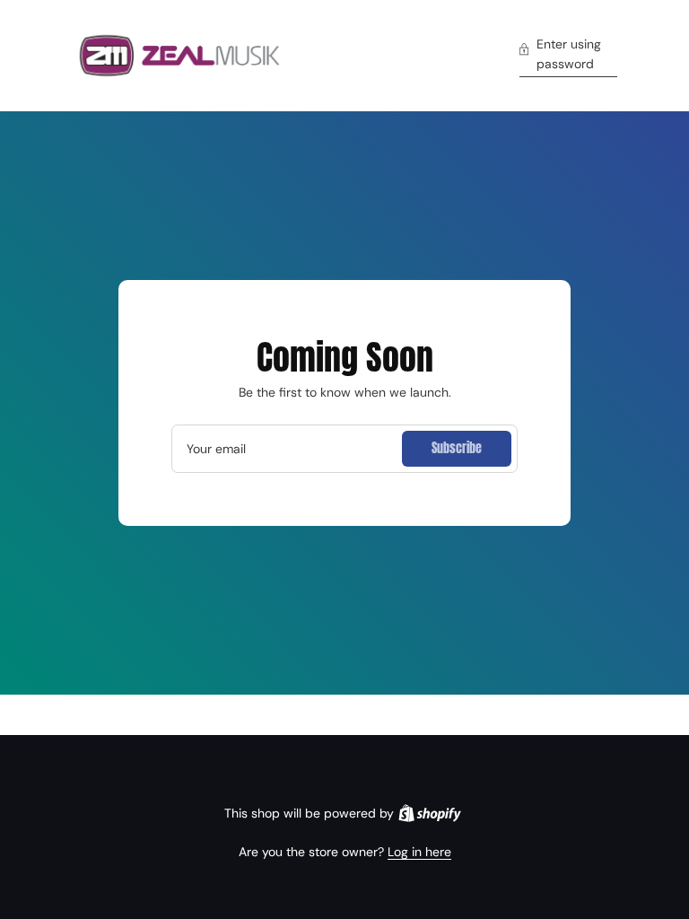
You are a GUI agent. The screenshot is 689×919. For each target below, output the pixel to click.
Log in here (419, 852)
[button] (568, 56)
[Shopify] (430, 813)
